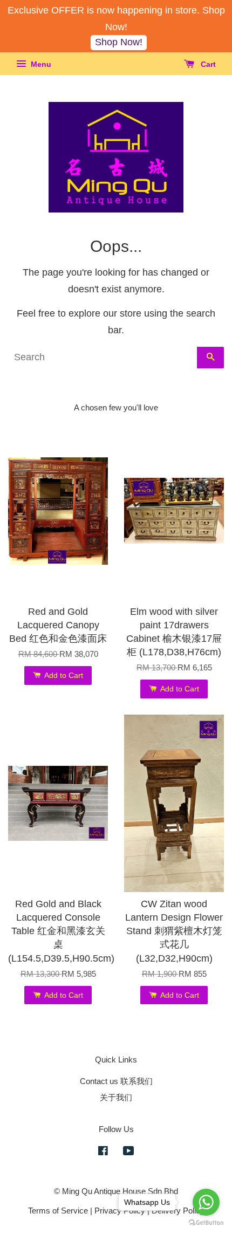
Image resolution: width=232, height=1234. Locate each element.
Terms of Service (58, 1210)
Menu (40, 64)
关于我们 (116, 1097)
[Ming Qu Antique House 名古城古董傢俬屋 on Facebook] (103, 1152)
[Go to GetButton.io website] (206, 1222)
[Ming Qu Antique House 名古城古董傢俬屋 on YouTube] (128, 1152)
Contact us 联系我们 (116, 1081)
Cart (207, 64)
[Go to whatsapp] (206, 1202)
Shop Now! (118, 42)
